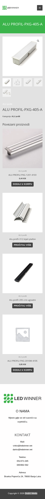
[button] (38, 41)
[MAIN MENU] (39, 7)
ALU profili (7, 104)
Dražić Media (31, 493)
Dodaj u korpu (22, 184)
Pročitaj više (22, 245)
